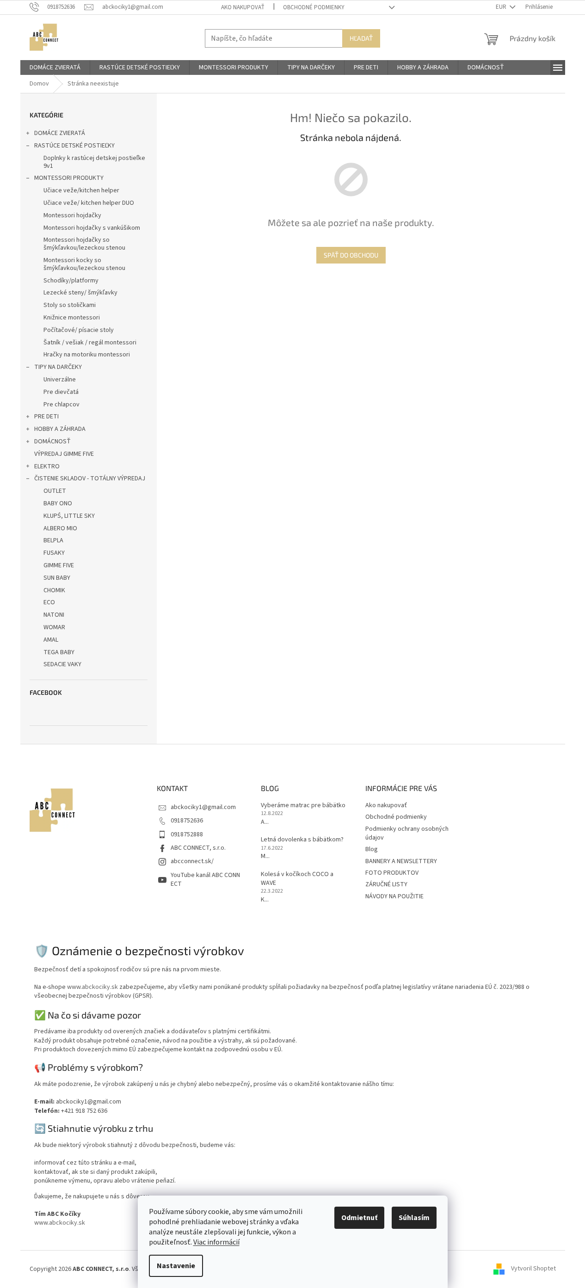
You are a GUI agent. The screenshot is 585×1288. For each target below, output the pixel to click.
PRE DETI (46, 416)
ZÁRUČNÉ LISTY (386, 884)
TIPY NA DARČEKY (58, 367)
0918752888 (187, 834)
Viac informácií (216, 1242)
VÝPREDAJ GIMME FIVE (64, 454)
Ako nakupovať (243, 7)
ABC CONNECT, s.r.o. (198, 848)
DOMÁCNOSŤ (52, 441)
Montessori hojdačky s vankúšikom (91, 228)
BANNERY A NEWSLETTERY (401, 861)
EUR (502, 7)
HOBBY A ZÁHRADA (60, 429)
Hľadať (361, 38)
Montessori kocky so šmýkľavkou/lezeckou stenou (84, 264)
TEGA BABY (58, 652)
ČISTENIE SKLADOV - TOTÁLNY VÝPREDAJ (89, 478)
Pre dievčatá (61, 392)
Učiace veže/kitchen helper (81, 190)
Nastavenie (176, 1266)
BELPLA (53, 540)
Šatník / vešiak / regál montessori (89, 342)
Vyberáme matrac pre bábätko (303, 805)
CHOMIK (54, 590)
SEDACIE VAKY (62, 664)
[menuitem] (55, 67)
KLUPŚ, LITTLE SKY (69, 516)
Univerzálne (59, 379)
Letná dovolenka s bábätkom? (302, 839)
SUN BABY (56, 578)
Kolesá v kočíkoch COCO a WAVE (297, 879)
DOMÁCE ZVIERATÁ (59, 133)
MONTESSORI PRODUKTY (69, 178)
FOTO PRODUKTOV (392, 872)
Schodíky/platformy (71, 280)
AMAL (50, 639)
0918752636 (187, 820)
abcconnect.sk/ (192, 861)
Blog (371, 849)
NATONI (53, 614)
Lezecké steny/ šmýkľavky (80, 292)
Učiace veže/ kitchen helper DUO (88, 203)
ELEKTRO (47, 466)
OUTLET (54, 491)
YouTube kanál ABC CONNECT (205, 880)
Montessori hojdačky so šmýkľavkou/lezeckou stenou (84, 243)
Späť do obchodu (351, 255)
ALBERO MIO (60, 528)
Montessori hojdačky (72, 215)
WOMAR (54, 627)
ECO (49, 602)
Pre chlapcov (61, 404)
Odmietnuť (359, 1218)
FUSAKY (54, 553)
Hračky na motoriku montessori (86, 354)
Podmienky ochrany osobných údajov (407, 833)
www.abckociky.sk (92, 987)
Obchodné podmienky (314, 7)
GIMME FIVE (58, 565)
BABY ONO (57, 503)
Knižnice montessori (71, 317)
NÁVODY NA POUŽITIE (394, 896)
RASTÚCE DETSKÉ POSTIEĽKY (74, 145)
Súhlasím (414, 1218)
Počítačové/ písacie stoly (78, 330)
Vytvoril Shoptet (533, 1269)
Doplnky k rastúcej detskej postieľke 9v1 (94, 162)
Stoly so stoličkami (69, 305)
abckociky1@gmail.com (203, 807)
